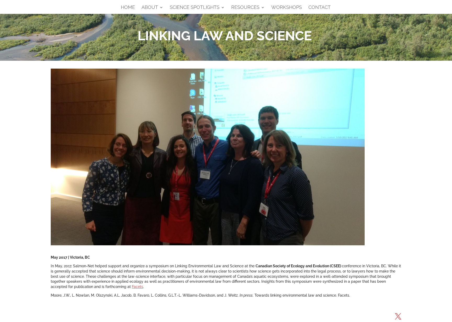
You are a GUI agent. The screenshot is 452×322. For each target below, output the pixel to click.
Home (128, 7)
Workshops (286, 7)
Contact (319, 7)
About (150, 7)
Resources (245, 7)
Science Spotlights (194, 7)
